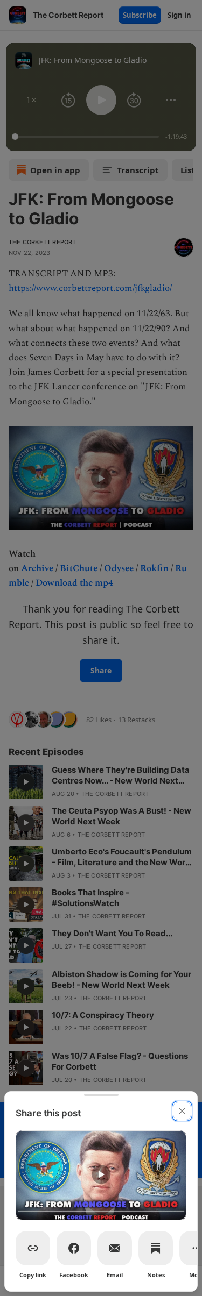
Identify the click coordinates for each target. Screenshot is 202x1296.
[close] (182, 1111)
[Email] (114, 1248)
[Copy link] (33, 1248)
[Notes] (155, 1248)
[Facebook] (74, 1248)
